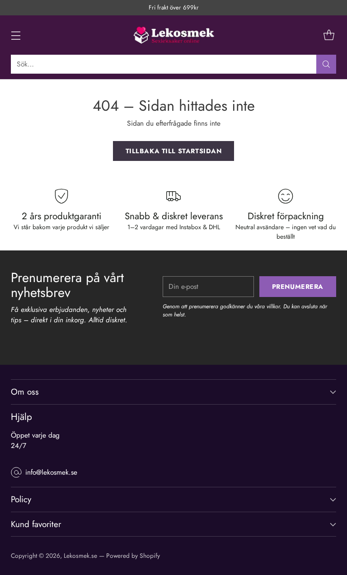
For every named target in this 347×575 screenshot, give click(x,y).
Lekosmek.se (80, 555)
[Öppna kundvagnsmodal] (328, 35)
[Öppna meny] (15, 35)
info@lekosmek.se (51, 472)
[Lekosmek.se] (173, 35)
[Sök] (326, 64)
